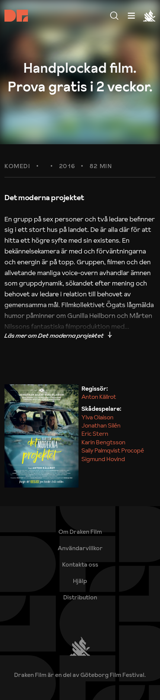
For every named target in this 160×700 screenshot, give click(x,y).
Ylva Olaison (97, 417)
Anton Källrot (98, 396)
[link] (80, 580)
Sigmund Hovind (103, 459)
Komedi (17, 166)
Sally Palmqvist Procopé (112, 450)
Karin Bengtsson (103, 442)
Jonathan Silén (101, 425)
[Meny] (114, 16)
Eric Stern (94, 433)
